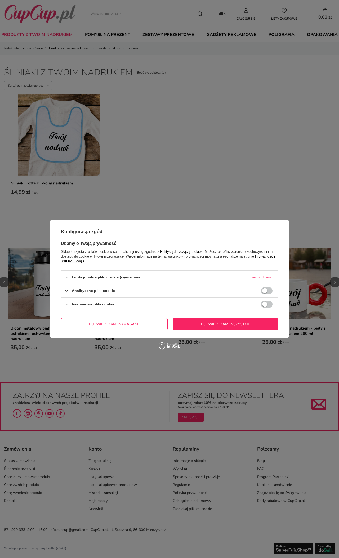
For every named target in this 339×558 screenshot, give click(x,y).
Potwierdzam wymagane (114, 323)
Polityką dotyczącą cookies (181, 252)
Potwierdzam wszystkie (225, 323)
